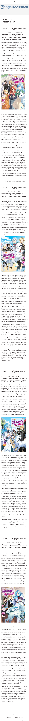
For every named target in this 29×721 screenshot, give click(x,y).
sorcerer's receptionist (19, 181)
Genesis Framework (19, 717)
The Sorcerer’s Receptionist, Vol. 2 (14, 371)
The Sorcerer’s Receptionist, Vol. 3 (14, 188)
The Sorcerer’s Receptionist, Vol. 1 (14, 539)
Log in (15, 714)
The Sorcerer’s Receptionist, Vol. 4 (14, 29)
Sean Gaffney (19, 32)
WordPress (8, 717)
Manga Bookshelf (14, 9)
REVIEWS (12, 181)
